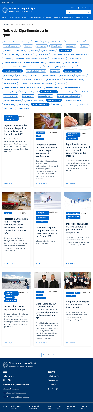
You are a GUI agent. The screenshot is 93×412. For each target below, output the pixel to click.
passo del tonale (42, 222)
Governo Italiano (7, 2)
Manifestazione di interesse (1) (72, 134)
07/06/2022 (23, 116)
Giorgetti (40, 292)
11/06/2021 (85, 133)
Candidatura (41, 298)
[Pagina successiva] (53, 355)
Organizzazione (53, 380)
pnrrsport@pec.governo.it (20, 397)
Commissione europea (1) (9, 293)
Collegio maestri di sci (42, 218)
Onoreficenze (71, 296)
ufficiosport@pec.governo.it (16, 393)
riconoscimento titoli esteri (73, 217)
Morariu (40, 295)
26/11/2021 (53, 132)
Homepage (6, 24)
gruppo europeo (72, 138)
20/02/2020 (53, 212)
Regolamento (9, 297)
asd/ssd (40, 139)
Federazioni (41, 133)
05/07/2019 (23, 292)
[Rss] (89, 7)
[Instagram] (85, 7)
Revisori (8, 213)
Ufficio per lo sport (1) (41, 213)
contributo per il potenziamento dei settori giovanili (11, 118)
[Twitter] (81, 7)
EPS (39, 136)
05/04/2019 (53, 292)
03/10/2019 (85, 213)
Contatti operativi (53, 376)
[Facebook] (78, 7)
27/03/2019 (85, 293)
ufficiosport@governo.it (11, 389)
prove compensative (73, 213)
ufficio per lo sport (11, 301)
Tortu (77, 293)
